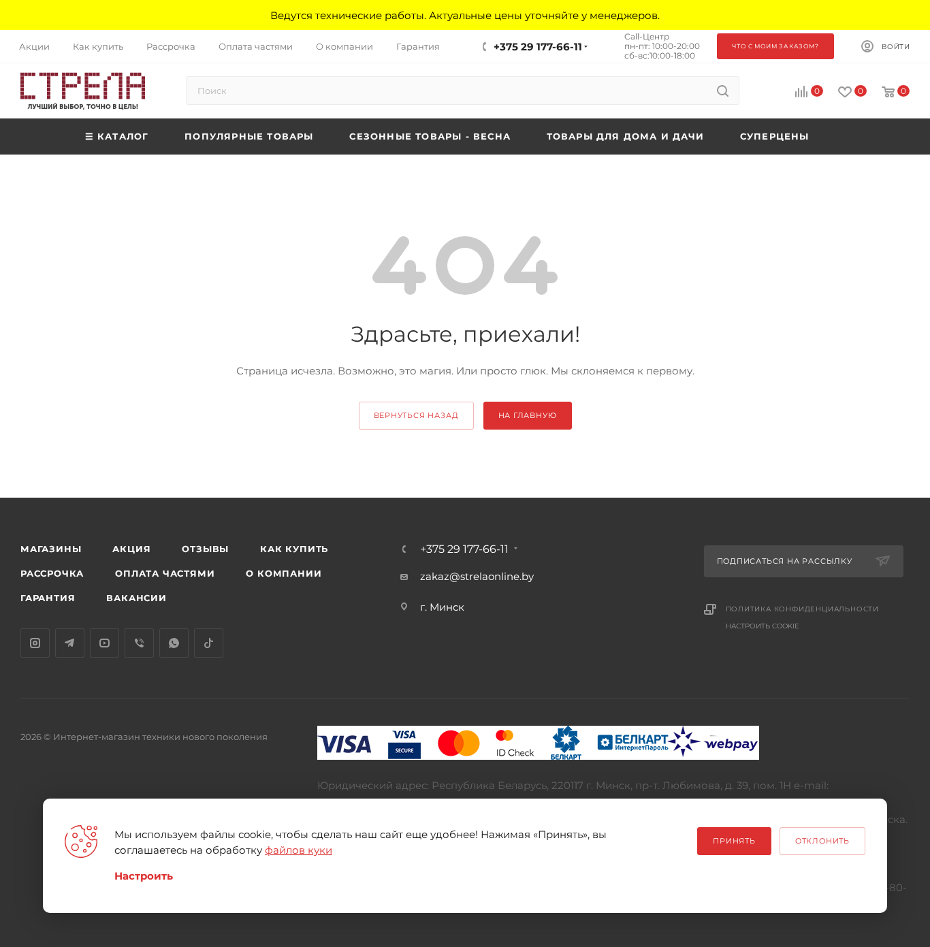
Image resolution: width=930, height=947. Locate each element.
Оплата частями (164, 573)
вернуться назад (416, 415)
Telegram (69, 643)
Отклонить (822, 841)
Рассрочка (52, 573)
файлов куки (298, 850)
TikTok (208, 643)
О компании (283, 573)
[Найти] (722, 90)
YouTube (104, 643)
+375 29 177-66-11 (538, 46)
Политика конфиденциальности (803, 609)
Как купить (294, 548)
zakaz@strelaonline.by (477, 576)
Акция (131, 548)
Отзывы (205, 548)
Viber (139, 643)
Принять (734, 841)
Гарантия (47, 597)
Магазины (50, 548)
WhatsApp (174, 643)
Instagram (35, 643)
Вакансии (136, 597)
